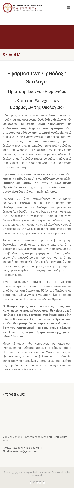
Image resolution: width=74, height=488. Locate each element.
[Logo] (25, 8)
